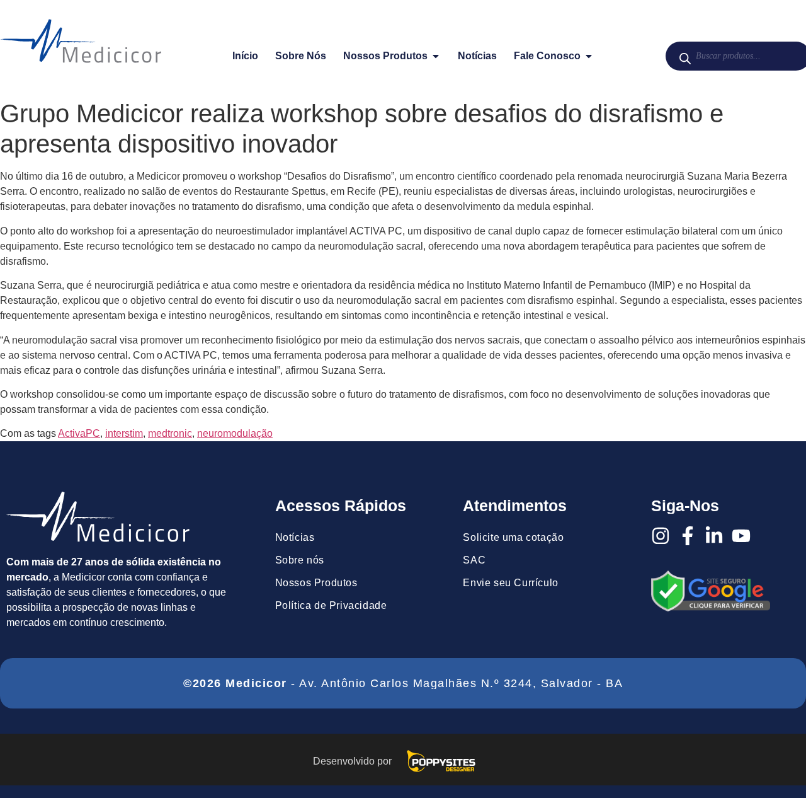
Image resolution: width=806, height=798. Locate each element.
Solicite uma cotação (513, 537)
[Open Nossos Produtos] (436, 56)
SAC (474, 560)
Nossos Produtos (316, 582)
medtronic (170, 433)
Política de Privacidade (331, 605)
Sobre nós (299, 560)
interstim (124, 433)
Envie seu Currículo (510, 582)
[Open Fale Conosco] (589, 56)
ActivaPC (79, 433)
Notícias (295, 537)
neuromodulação (235, 433)
